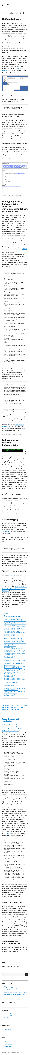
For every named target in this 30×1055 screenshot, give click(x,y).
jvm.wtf (5, 5)
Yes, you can (5, 531)
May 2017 (6, 1017)
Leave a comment (16, 195)
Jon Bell (20, 966)
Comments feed (8, 1044)
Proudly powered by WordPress (14, 1052)
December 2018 (8, 1014)
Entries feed (7, 1042)
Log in (5, 1041)
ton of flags (12, 575)
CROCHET (24, 248)
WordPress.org (8, 1046)
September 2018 (8, 1015)
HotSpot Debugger (12, 19)
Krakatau (16, 731)
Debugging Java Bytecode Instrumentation (10, 442)
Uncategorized (8, 1029)
